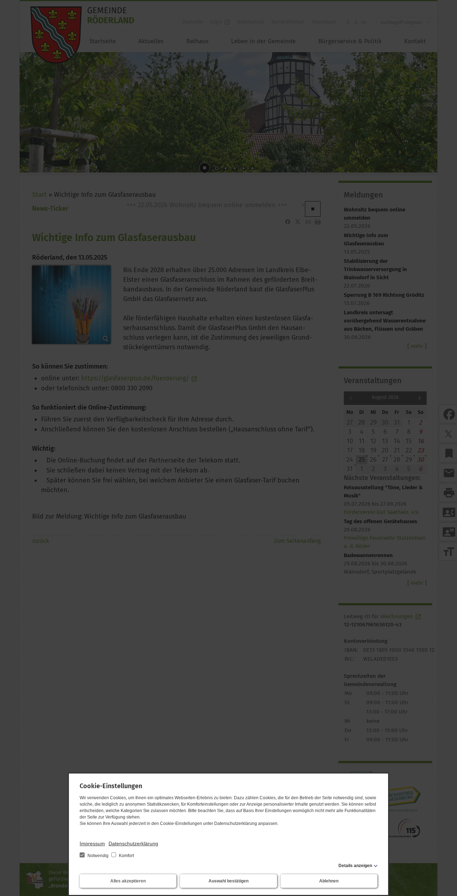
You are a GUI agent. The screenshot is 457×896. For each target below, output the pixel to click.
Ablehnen (328, 881)
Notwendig (98, 855)
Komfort (126, 855)
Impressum (92, 843)
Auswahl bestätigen (228, 881)
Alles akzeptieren (128, 881)
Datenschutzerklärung (133, 843)
